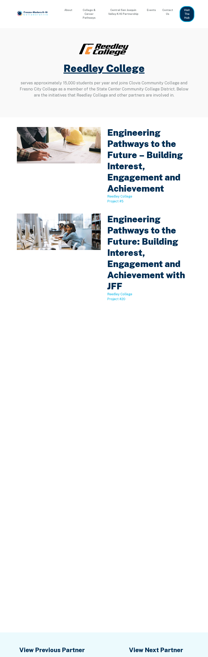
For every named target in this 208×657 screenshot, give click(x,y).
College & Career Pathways (89, 14)
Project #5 (115, 201)
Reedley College (104, 68)
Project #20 (116, 299)
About (68, 10)
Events (151, 10)
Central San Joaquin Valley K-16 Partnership (123, 12)
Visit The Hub (187, 14)
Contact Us (167, 12)
